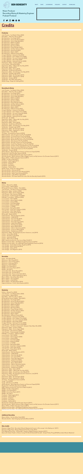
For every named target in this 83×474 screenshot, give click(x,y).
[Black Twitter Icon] (7, 20)
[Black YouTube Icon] (13, 20)
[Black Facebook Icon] (4, 20)
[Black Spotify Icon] (16, 20)
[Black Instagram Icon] (10, 20)
